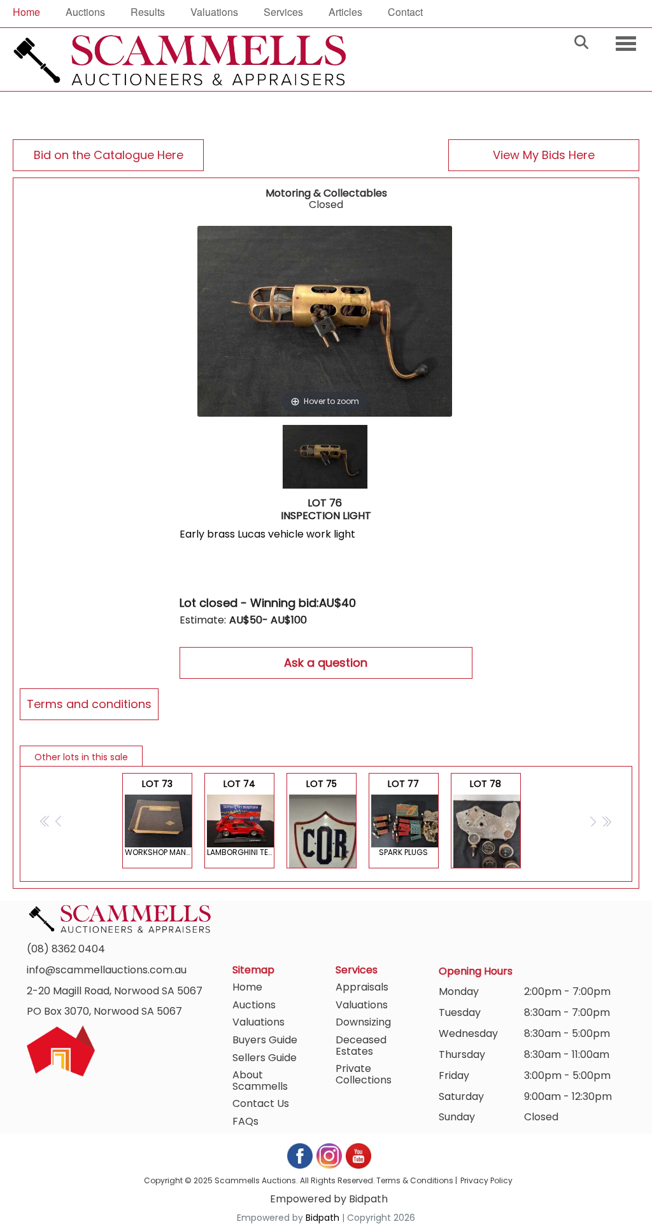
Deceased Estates (361, 1046)
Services (283, 11)
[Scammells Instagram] (329, 1155)
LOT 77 (403, 817)
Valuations (214, 11)
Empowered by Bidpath (329, 1199)
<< (45, 821)
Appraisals (362, 987)
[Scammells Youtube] (357, 1155)
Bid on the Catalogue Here (108, 155)
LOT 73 (158, 817)
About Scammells (260, 1081)
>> (606, 821)
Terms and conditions (89, 704)
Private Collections (364, 1074)
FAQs (245, 1121)
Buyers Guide (264, 1040)
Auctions (85, 11)
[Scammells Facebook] (300, 1155)
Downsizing (363, 1022)
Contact (405, 11)
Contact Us (260, 1103)
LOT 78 (485, 822)
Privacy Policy (486, 1180)
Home (26, 11)
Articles (345, 11)
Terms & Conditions (414, 1180)
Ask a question (325, 663)
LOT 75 (321, 822)
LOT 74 (240, 817)
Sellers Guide (264, 1057)
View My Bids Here (544, 155)
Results (148, 11)
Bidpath (322, 1217)
